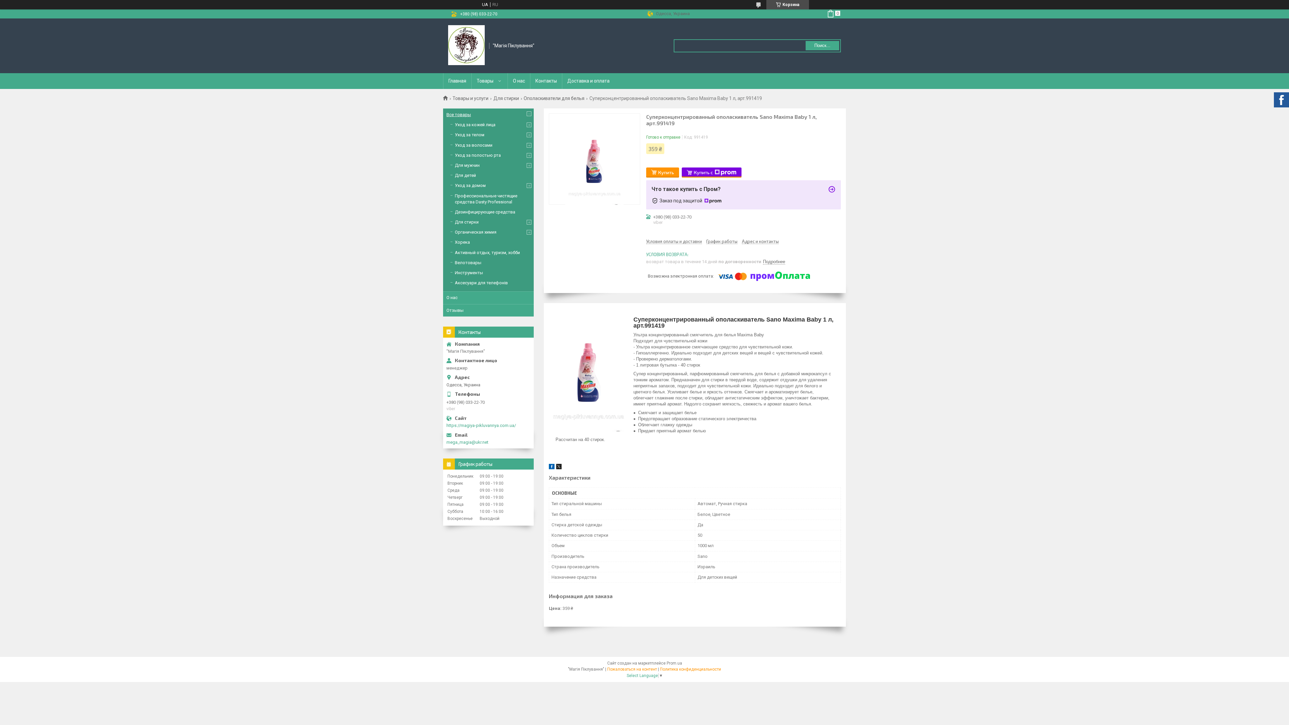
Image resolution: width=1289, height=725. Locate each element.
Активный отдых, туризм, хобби (487, 252)
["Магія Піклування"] (466, 45)
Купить (666, 172)
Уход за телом (469, 134)
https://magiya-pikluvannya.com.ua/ (481, 425)
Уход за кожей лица (475, 124)
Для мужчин (467, 165)
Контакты (546, 81)
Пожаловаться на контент (632, 669)
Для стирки (506, 98)
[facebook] (552, 467)
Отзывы (455, 310)
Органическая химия (475, 232)
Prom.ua (674, 663)
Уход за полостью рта (478, 155)
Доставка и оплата (588, 81)
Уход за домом (470, 185)
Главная (457, 81)
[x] (559, 467)
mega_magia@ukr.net (467, 442)
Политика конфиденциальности (690, 669)
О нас (519, 81)
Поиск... (822, 45)
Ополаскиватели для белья (554, 98)
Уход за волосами (473, 145)
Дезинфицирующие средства (485, 211)
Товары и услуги (470, 98)
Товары (485, 81)
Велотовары (468, 262)
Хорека (462, 242)
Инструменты (469, 272)
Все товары (458, 114)
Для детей (465, 175)
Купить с (703, 172)
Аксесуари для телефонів (481, 282)
